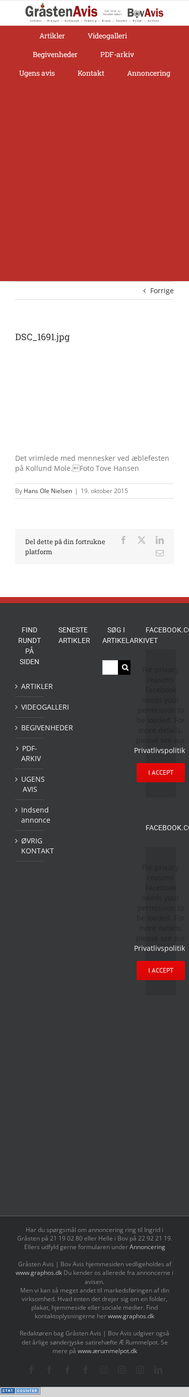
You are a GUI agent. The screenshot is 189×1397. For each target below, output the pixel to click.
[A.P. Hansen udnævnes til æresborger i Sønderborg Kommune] (72, 700)
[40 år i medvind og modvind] (72, 1183)
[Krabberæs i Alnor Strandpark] (72, 1071)
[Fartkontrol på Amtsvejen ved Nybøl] (72, 670)
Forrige (162, 290)
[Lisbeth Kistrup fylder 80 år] (72, 1106)
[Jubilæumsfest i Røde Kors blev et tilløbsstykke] (72, 969)
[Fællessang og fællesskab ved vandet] (72, 731)
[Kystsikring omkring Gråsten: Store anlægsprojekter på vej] (72, 992)
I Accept (160, 772)
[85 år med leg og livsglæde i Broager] (72, 805)
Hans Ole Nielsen (48, 491)
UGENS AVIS (29, 784)
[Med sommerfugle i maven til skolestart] (72, 1016)
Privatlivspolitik (159, 750)
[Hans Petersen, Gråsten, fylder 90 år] (72, 1135)
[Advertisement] (94, 181)
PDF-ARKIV (29, 753)
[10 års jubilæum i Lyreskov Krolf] (72, 937)
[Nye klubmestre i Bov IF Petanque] (72, 883)
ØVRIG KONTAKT (29, 845)
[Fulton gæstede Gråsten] (72, 753)
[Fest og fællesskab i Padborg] (72, 859)
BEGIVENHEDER (29, 727)
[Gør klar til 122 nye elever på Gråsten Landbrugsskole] (72, 775)
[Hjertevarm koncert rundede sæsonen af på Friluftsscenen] (72, 836)
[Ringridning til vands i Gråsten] (72, 906)
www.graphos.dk (40, 1272)
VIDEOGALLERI (29, 707)
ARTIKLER (29, 686)
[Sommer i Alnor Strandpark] (72, 1040)
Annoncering (147, 1247)
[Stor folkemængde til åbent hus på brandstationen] (72, 1160)
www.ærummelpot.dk (107, 1351)
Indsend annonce (29, 815)
